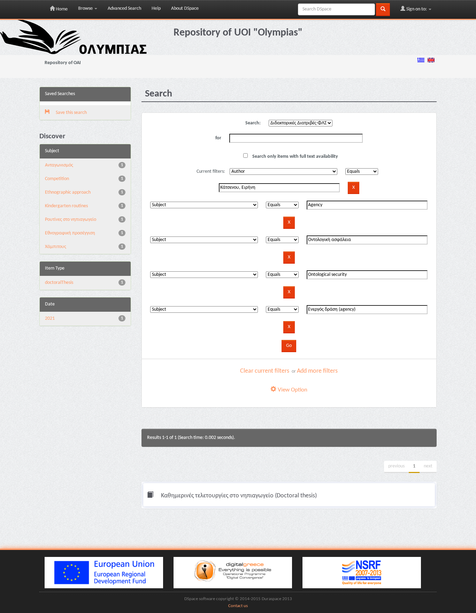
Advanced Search (124, 8)
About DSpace (185, 8)
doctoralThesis (59, 282)
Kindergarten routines (66, 206)
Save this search (71, 112)
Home (61, 9)
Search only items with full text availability (294, 156)
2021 (50, 318)
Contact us (238, 606)
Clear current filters (264, 371)
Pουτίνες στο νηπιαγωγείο (70, 219)
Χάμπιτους (55, 246)
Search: (253, 123)
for (218, 138)
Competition (57, 178)
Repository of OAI (63, 62)
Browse (86, 8)
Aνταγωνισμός (59, 165)
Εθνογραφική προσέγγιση (70, 233)
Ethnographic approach (68, 192)
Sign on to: (416, 9)
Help (156, 8)
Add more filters (317, 371)
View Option (291, 390)
